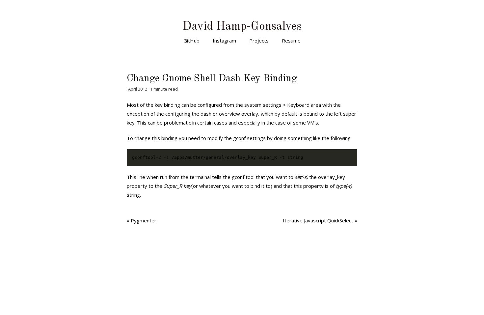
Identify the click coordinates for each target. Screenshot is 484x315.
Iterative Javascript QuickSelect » (320, 220)
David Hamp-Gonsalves (242, 26)
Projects (259, 40)
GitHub (191, 40)
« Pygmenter (141, 220)
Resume (291, 40)
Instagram (224, 40)
